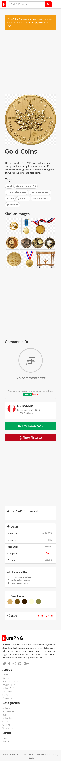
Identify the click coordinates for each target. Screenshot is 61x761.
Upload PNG (8, 688)
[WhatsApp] (52, 615)
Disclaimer (7, 691)
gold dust (23, 198)
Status (5, 695)
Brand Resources (10, 681)
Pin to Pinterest (32, 437)
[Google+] (47, 615)
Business (6, 715)
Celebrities (7, 718)
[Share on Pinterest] (19, 663)
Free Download (31, 426)
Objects (49, 553)
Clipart (5, 721)
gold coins (12, 204)
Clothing (6, 725)
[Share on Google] (26, 663)
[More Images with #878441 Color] (38, 601)
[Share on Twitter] (4, 663)
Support (6, 678)
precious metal (41, 198)
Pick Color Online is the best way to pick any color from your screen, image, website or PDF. (29, 22)
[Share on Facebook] (9, 663)
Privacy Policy (8, 685)
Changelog (7, 698)
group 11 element (40, 192)
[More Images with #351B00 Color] (24, 601)
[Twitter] (42, 615)
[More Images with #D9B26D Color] (10, 601)
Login (35, 394)
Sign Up (27, 394)
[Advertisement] (30, 63)
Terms (5, 674)
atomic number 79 (26, 186)
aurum (10, 198)
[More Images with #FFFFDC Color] (31, 601)
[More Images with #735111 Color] (17, 601)
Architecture (8, 711)
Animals (6, 708)
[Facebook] (38, 615)
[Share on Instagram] (14, 663)
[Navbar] (55, 4)
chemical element (17, 192)
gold (9, 186)
